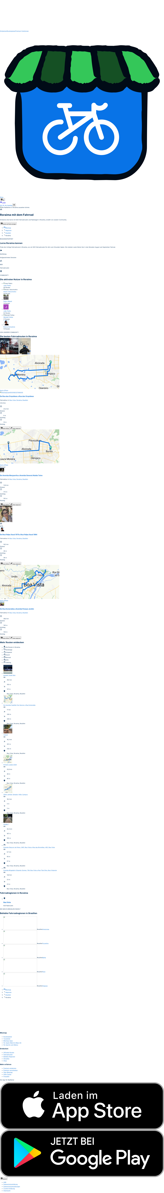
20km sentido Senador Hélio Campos (15, 794)
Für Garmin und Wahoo (10, 1045)
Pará (43, 972)
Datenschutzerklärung (10, 1184)
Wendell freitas (8, 317)
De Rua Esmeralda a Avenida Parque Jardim (17, 609)
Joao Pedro (7, 285)
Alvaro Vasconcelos (9, 291)
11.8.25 (5, 735)
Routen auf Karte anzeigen (9, 224)
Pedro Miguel (7, 301)
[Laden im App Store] (82, 1106)
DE (3, 200)
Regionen (8, 230)
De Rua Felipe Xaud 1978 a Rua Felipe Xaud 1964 (18, 535)
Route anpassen (16, 428)
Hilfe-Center (7, 1074)
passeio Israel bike (9, 675)
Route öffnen (6, 428)
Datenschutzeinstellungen (11, 1186)
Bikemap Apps (8, 1041)
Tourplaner (6, 1039)
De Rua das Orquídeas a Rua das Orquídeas (17, 396)
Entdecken (3, 31)
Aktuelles (6, 1059)
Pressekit (6, 1076)
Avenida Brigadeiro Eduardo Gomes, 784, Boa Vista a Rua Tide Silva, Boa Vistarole (30, 870)
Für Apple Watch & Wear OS (12, 1043)
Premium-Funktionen (22, 31)
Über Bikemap (8, 1072)
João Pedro (7, 311)
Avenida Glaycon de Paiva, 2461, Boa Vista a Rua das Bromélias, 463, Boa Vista (29, 847)
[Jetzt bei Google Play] (82, 1153)
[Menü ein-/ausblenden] (14, 205)
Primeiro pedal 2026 (10, 765)
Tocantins (45, 943)
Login (4, 202)
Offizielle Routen (8, 1052)
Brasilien (8, 233)
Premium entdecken (9, 1068)
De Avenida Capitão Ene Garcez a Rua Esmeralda (19, 705)
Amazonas (45, 929)
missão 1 (6, 824)
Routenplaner (11, 31)
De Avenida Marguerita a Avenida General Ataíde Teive (21, 475)
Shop (5, 1061)
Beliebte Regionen (9, 1056)
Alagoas (45, 986)
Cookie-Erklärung (9, 1188)
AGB (4, 1182)
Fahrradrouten (8, 1054)
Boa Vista (7, 902)
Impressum (6, 1190)
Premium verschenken (10, 1070)
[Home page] (82, 15)
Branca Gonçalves (9, 327)
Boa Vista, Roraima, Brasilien (19, 400)
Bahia (44, 957)
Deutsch (5, 1179)
